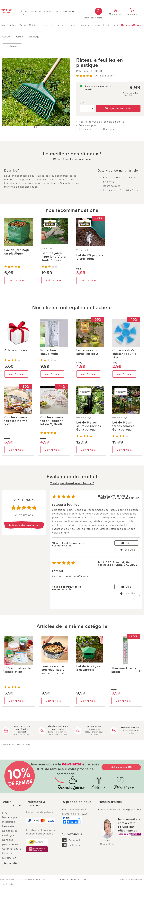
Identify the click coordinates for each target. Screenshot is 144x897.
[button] (12, 803)
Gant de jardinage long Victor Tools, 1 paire (54, 256)
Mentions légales (7, 879)
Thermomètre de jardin (124, 670)
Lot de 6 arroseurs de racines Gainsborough (88, 426)
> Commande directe (92, 18)
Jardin (96, 25)
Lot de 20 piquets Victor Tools (89, 257)
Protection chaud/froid (49, 352)
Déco (22, 25)
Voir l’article (16, 280)
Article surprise (15, 350)
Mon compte (9, 817)
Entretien (47, 25)
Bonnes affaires (131, 25)
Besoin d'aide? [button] (110, 802)
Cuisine (33, 25)
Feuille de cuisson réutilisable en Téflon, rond (52, 669)
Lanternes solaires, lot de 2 (87, 352)
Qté (82, 103)
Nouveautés (8, 25)
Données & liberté (32, 879)
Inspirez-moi (110, 25)
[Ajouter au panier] (118, 103)
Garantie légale (11, 848)
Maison (84, 25)
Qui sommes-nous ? (74, 809)
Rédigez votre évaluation (24, 525)
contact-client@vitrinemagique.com (119, 809)
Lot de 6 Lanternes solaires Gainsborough (123, 426)
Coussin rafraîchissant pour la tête (124, 353)
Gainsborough (84, 417)
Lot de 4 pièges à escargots (88, 668)
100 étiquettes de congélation (17, 670)
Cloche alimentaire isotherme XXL (15, 420)
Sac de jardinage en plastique (17, 251)
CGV (20, 879)
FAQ (4, 812)
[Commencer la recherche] (98, 11)
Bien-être (61, 25)
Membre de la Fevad (74, 813)
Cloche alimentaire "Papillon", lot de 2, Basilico (53, 420)
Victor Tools (47, 248)
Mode (73, 25)
